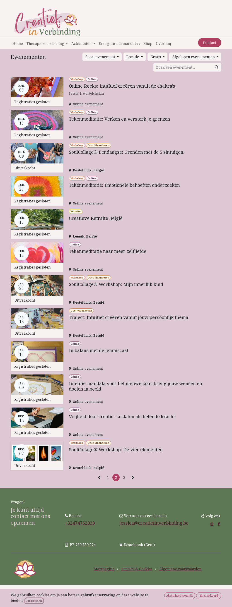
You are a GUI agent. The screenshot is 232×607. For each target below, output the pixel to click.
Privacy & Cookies (136, 568)
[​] (211, 524)
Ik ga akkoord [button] (209, 595)
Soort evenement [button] (100, 56)
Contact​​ (209, 42)
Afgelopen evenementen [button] (194, 56)
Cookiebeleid (34, 601)
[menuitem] (18, 43)
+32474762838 (80, 523)
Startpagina (104, 568)
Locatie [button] (133, 56)
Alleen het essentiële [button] (179, 595)
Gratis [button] (156, 56)
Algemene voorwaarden (180, 568)
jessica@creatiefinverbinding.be (153, 523)
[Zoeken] (216, 67)
